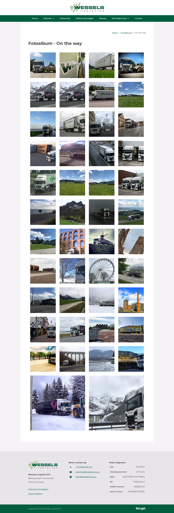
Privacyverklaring (35, 494)
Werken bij (65, 18)
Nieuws (102, 18)
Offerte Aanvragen (84, 18)
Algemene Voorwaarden (38, 489)
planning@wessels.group (88, 472)
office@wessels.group (86, 477)
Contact (138, 18)
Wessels (47, 18)
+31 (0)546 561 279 (84, 467)
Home (35, 18)
